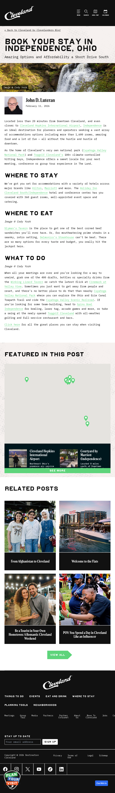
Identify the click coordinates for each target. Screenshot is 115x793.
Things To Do (14, 696)
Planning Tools (16, 705)
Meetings (9, 715)
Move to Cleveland (91, 716)
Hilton (37, 188)
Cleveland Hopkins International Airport (50, 125)
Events (34, 696)
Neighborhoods (45, 705)
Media (35, 715)
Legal (91, 756)
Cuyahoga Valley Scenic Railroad (70, 300)
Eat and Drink (56, 696)
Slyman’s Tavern (16, 228)
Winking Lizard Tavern (27, 282)
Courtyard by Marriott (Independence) (91, 455)
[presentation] (18, 458)
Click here (12, 324)
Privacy (57, 756)
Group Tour (23, 716)
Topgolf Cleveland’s (48, 154)
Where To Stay (83, 696)
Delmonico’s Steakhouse (57, 237)
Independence (92, 125)
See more (57, 470)
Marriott (51, 188)
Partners (48, 715)
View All (57, 654)
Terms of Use (72, 757)
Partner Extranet (63, 716)
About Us (77, 716)
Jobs (104, 715)
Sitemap (103, 756)
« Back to (32, 30)
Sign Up (50, 741)
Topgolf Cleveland (61, 313)
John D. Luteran (40, 100)
